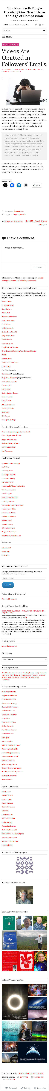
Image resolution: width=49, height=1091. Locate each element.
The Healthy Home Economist (12, 505)
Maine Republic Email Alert (11, 436)
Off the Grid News (8, 528)
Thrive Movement (8, 807)
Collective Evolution (9, 699)
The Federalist (7, 340)
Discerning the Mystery (10, 707)
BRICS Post (6, 313)
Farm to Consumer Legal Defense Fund (16, 432)
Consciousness (17, 673)
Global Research (7, 328)
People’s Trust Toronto (10, 347)
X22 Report (6, 416)
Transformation (25, 677)
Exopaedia (5, 555)
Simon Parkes (6, 301)
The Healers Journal (9, 490)
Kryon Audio (6, 792)
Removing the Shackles (10, 749)
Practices (35, 675)
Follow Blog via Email (15, 567)
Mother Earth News (9, 517)
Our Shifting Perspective (10, 753)
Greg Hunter (6, 401)
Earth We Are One (8, 711)
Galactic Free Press (9, 722)
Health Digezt (7, 494)
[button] (9, 923)
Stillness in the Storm (9, 776)
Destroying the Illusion (10, 393)
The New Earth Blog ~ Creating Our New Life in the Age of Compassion (24, 12)
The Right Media (8, 408)
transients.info (7, 779)
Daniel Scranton (7, 803)
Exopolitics (6, 718)
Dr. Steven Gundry (8, 478)
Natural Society (7, 524)
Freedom (43, 673)
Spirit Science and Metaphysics (13, 834)
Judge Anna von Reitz (9, 439)
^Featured (5, 680)
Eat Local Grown (8, 482)
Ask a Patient (6, 548)
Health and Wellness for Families (13, 486)
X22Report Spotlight (9, 420)
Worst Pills (5, 552)
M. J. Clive (5, 467)
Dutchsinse (6, 374)
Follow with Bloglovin (9, 599)
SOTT (4, 355)
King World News (8, 336)
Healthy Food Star (8, 501)
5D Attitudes (36, 1073)
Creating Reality (28, 673)
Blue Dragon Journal (9, 692)
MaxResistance (7, 451)
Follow (8, 585)
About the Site (10, 44)
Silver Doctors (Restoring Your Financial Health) (19, 351)
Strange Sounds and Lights (11, 768)
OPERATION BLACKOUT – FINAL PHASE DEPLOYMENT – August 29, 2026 (23, 612)
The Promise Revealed (10, 757)
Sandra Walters (7, 815)
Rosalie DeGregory (14, 69)
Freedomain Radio (8, 320)
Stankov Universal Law (10, 841)
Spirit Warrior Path (8, 818)
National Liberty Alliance (10, 443)
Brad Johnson (7, 799)
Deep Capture (6, 309)
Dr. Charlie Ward (8, 305)
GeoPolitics (6, 324)
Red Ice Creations (8, 760)
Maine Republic (7, 741)
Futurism (5, 811)
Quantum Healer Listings (11, 463)
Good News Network (9, 730)
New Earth (14, 675)
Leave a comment (11, 71)
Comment (37, 267)
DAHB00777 (6, 389)
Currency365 (6, 385)
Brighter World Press (9, 695)
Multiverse (5, 675)
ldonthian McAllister (9, 447)
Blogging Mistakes (19, 214)
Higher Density (7, 822)
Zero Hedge (6, 366)
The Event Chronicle (9, 715)
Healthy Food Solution (10, 497)
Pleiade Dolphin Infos (9, 837)
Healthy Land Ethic (9, 509)
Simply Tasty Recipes (9, 532)
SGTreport (5, 412)
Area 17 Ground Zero (9, 382)
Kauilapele (5, 737)
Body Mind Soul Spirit (9, 830)
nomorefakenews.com (9, 646)
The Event (15, 677)
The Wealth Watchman (10, 362)
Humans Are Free (8, 734)
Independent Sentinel (9, 317)
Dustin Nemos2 (7, 397)
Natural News (7, 520)
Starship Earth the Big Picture (12, 772)
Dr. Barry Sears (7, 471)
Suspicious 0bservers (9, 378)
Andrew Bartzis (7, 795)
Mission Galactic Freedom (11, 745)
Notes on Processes (13, 221)
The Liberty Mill (7, 343)
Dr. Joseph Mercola (9, 475)
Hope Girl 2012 (7, 845)
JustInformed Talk (8, 404)
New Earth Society (25, 675)
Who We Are (35, 677)
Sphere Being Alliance (9, 764)
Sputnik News (6, 359)
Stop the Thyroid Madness (11, 536)
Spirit (9, 677)
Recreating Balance (9, 826)
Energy (37, 673)
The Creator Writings (9, 703)
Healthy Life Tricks (8, 513)
